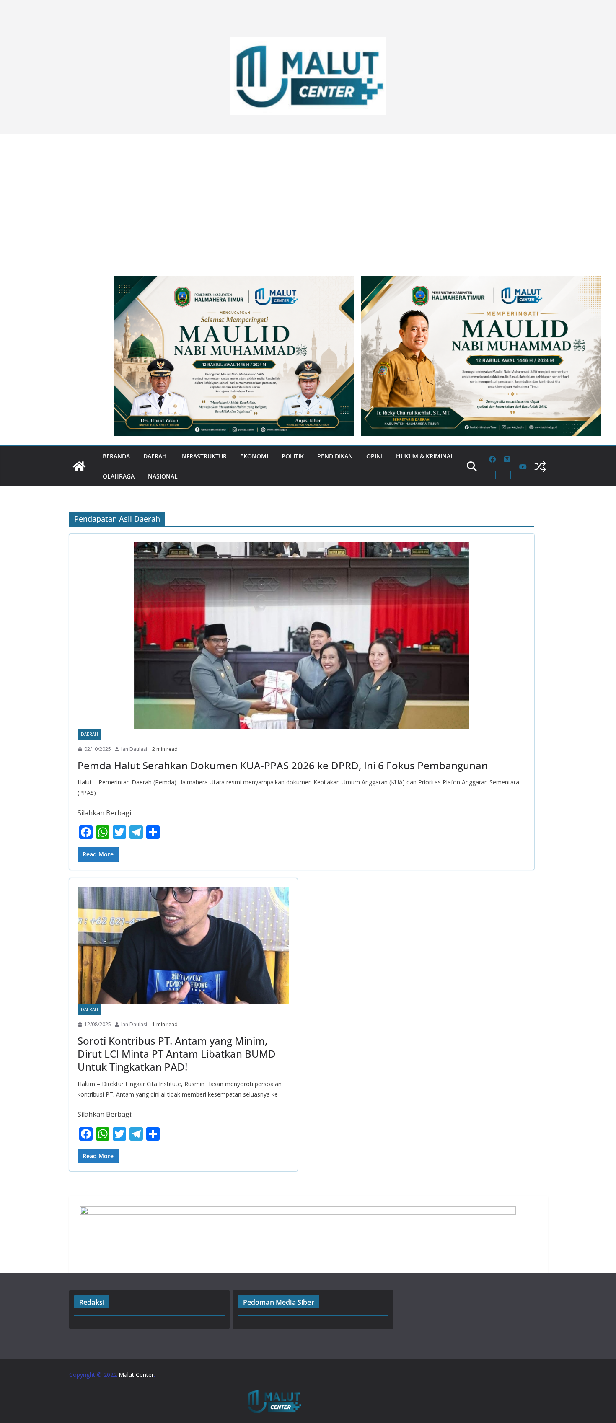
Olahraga (119, 476)
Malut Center (136, 1375)
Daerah (155, 456)
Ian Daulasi (134, 749)
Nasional (163, 476)
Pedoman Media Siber (278, 1302)
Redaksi (91, 1302)
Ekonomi (254, 456)
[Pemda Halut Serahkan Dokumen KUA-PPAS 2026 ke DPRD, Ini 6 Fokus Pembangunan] (302, 635)
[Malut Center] (79, 466)
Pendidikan (335, 456)
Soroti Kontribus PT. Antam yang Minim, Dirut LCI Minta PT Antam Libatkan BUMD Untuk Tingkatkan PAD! (177, 1054)
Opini (374, 456)
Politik (293, 456)
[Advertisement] (308, 200)
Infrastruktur (203, 456)
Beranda (116, 456)
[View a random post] (540, 466)
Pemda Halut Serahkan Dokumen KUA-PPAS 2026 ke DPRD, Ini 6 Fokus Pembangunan (283, 765)
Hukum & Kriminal (425, 456)
